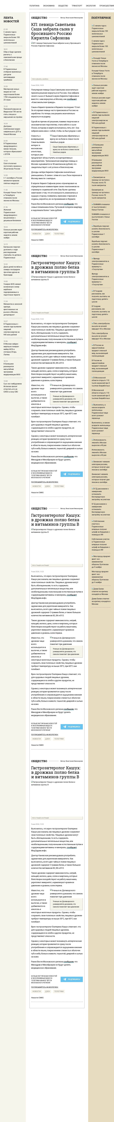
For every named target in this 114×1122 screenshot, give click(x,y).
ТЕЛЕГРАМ (58, 234)
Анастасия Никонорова (74, 18)
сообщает (72, 99)
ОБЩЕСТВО (39, 17)
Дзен (47, 234)
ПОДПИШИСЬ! (74, 222)
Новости (37, 234)
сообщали (69, 204)
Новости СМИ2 (37, 240)
